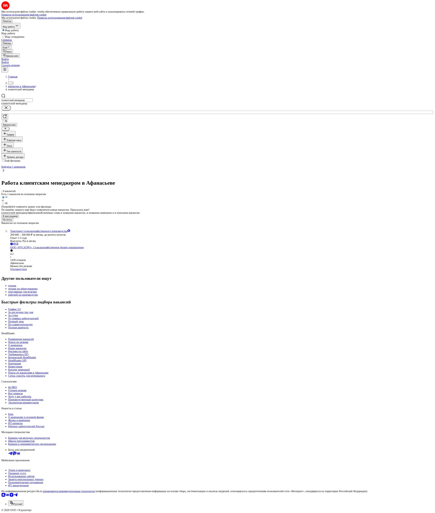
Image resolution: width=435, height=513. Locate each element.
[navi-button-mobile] (4, 69)
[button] (5, 59)
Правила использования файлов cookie (59, 17)
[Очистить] (6, 108)
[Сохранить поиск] (4, 117)
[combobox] (17, 100)
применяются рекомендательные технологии (69, 491)
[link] (7, 51)
